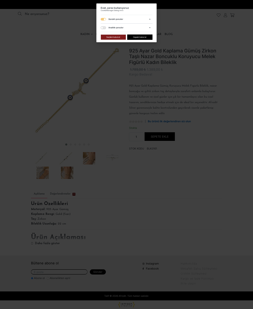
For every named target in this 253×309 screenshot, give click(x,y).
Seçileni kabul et (113, 37)
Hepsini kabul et (139, 37)
